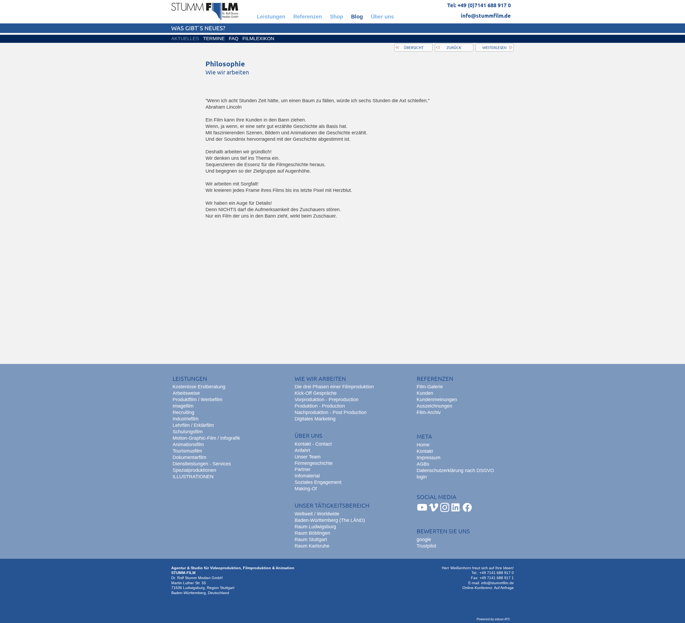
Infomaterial (307, 475)
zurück (454, 47)
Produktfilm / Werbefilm (197, 399)
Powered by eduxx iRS (493, 619)
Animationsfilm (188, 444)
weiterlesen (494, 47)
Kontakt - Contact (313, 444)
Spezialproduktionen (194, 470)
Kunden (425, 393)
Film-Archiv (429, 412)
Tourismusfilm (187, 451)
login (422, 477)
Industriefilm (186, 418)
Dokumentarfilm (189, 457)
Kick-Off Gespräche (316, 393)
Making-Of (306, 488)
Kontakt (425, 451)
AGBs (423, 464)
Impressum (428, 457)
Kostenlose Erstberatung (199, 386)
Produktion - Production (320, 406)
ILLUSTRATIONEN (193, 476)
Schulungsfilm (188, 431)
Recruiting (183, 412)
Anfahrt (302, 450)
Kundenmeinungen (437, 399)
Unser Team (308, 456)
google (424, 539)
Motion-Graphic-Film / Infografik (206, 438)
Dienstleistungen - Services (202, 463)
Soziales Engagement (318, 482)
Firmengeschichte (314, 463)
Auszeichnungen (434, 406)
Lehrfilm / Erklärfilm (193, 425)
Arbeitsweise (186, 393)
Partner (302, 469)
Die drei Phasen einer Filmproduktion (334, 386)
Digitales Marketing (315, 418)
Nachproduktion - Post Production (331, 412)
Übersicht (414, 47)
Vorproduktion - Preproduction (327, 399)
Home (423, 444)
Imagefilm (183, 406)
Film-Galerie (430, 386)
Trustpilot (426, 546)
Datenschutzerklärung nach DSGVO (455, 470)
